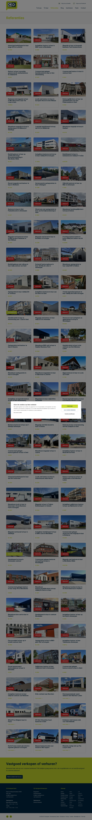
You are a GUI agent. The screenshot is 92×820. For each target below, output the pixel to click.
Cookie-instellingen (70, 413)
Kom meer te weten (18, 412)
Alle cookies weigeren (69, 410)
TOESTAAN (70, 406)
